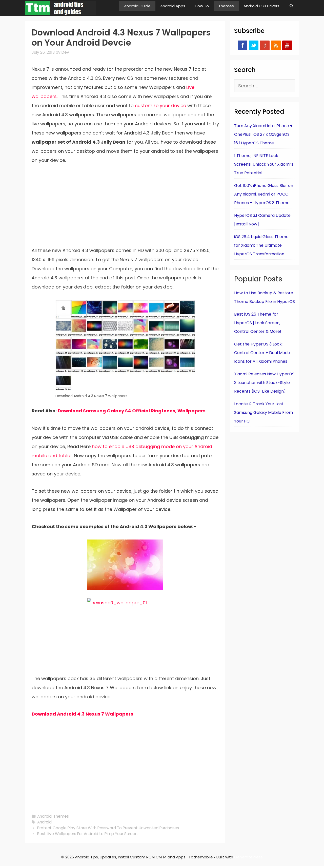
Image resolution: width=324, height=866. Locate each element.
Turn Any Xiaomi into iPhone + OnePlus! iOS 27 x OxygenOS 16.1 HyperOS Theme (263, 134)
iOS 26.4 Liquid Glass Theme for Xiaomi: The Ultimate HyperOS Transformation (261, 245)
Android (44, 816)
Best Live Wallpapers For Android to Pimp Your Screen (87, 833)
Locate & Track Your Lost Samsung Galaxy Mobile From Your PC (263, 412)
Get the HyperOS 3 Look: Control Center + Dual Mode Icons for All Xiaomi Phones (262, 352)
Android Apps (172, 6)
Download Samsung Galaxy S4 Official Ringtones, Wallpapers (132, 411)
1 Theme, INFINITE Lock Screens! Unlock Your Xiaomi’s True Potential (263, 164)
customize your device (160, 105)
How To (202, 6)
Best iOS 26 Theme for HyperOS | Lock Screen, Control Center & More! (257, 322)
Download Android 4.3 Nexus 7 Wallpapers (82, 714)
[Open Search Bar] (291, 6)
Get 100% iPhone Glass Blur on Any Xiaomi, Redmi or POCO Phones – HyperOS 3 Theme (263, 194)
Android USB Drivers (261, 6)
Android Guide (137, 6)
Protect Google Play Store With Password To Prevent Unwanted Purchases (108, 828)
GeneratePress (248, 857)
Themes (226, 6)
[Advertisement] (125, 208)
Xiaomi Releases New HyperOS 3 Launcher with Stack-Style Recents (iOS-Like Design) (264, 382)
